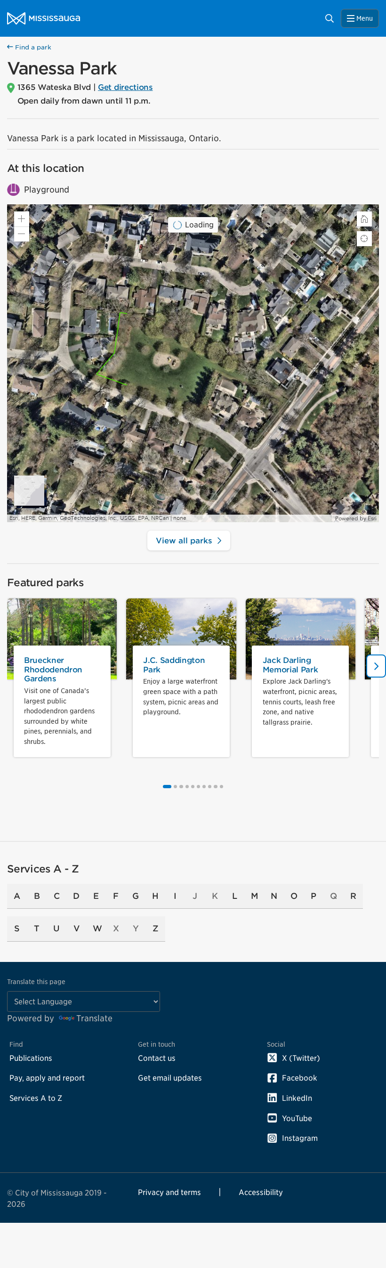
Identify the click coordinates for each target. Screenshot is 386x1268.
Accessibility (261, 1192)
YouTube (297, 1118)
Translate (94, 1018)
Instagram (300, 1138)
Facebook (299, 1077)
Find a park (32, 47)
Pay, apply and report (47, 1077)
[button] (21, 234)
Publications (30, 1058)
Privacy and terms (169, 1192)
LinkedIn (297, 1098)
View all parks (184, 540)
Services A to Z (35, 1098)
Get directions (125, 87)
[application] (193, 363)
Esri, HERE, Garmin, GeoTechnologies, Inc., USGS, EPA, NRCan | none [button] (97, 518)
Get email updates (170, 1077)
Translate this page (36, 981)
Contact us (157, 1058)
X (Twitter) (301, 1058)
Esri (372, 518)
